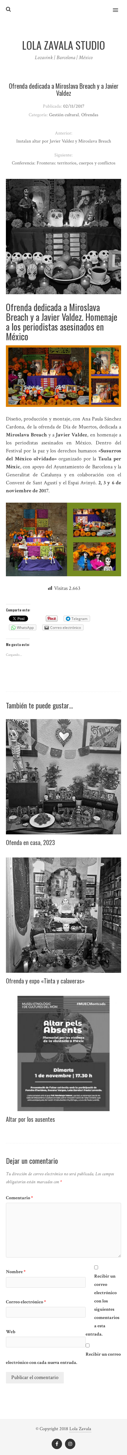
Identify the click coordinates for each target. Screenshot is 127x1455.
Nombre (16, 1272)
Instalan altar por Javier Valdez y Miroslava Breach (63, 141)
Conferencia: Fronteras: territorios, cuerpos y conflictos (63, 163)
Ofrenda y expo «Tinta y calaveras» (45, 980)
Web (10, 1332)
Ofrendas (89, 115)
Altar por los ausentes (30, 1119)
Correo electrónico (26, 1302)
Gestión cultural (64, 115)
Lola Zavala (80, 1429)
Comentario (19, 1198)
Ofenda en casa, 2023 (30, 842)
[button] (119, 6)
